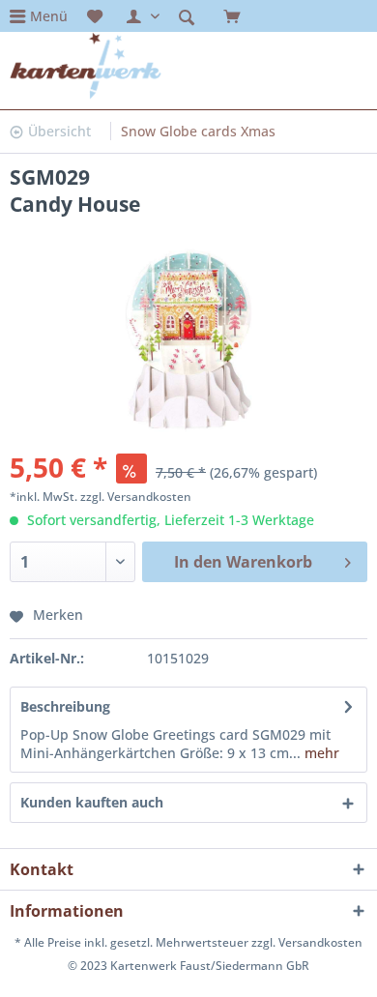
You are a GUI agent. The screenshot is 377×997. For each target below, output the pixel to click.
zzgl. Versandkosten (135, 496)
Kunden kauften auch (91, 802)
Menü (49, 16)
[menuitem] (38, 16)
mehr (320, 753)
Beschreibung (65, 706)
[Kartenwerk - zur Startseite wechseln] (85, 66)
